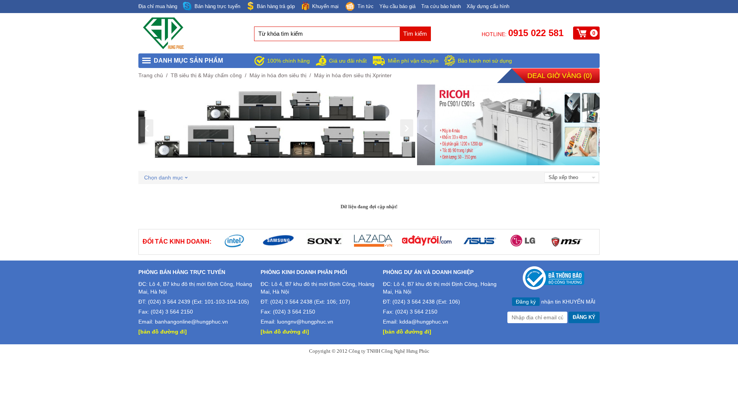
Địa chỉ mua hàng (157, 6)
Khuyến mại (325, 6)
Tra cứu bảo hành (441, 6)
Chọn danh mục (163, 177)
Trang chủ (150, 75)
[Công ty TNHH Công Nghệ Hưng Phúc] (163, 48)
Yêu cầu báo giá (397, 6)
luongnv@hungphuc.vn (305, 322)
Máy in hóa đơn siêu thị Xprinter (353, 75)
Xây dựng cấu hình (488, 6)
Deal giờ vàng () (559, 76)
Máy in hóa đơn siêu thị (277, 75)
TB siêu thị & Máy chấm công (206, 75)
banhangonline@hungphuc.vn (191, 322)
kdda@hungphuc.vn (423, 322)
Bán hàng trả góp (276, 6)
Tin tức (365, 6)
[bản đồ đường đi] (162, 332)
